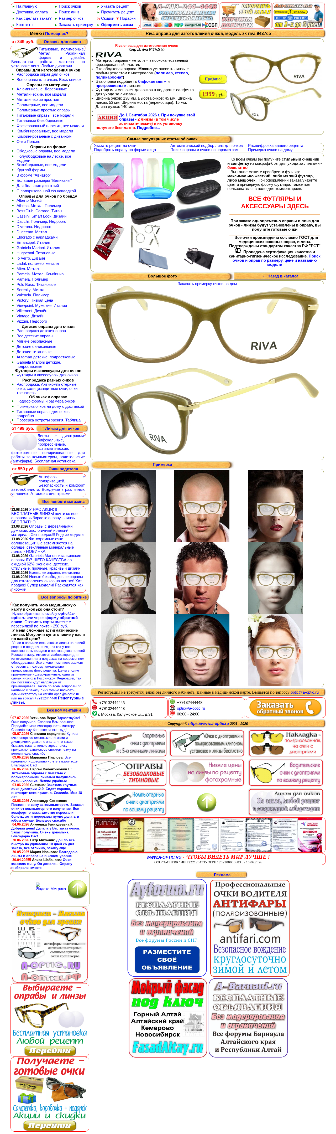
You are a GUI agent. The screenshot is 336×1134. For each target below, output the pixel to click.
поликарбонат (109, 77)
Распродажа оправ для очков (43, 74)
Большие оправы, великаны (54, 572)
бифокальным (152, 81)
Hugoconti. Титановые (36, 253)
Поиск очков (70, 6)
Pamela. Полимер (32, 279)
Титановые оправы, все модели (45, 115)
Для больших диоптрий (38, 186)
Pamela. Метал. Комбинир (40, 274)
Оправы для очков (62, 42)
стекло (181, 73)
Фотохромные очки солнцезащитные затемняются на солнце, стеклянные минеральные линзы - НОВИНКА (42, 545)
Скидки (107, 18)
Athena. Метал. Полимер (39, 206)
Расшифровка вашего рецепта (275, 145)
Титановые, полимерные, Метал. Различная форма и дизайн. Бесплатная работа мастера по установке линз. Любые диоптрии (48, 57)
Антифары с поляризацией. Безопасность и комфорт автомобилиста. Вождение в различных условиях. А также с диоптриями (48, 485)
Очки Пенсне (28, 142)
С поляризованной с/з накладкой (46, 191)
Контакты (24, 25)
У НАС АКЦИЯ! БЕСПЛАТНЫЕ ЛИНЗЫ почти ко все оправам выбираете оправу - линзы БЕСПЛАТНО (44, 515)
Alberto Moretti (29, 200)
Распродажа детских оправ (41, 331)
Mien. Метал (28, 269)
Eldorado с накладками (37, 237)
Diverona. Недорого (34, 227)
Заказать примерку (76, 25)
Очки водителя (63, 469)
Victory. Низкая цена (35, 300)
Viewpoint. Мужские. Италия (42, 305)
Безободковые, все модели (41, 165)
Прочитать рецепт (117, 12)
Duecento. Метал (32, 232)
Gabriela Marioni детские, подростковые (39, 364)
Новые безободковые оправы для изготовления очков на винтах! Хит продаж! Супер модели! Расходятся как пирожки (47, 583)
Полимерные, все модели (40, 105)
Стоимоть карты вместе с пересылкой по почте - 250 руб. (41, 624)
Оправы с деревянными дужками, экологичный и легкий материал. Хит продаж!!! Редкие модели (47, 530)
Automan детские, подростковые (46, 357)
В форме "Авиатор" (34, 175)
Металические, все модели (41, 94)
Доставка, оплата (32, 12)
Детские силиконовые (36, 346)
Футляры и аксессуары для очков (47, 375)
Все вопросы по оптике (64, 597)
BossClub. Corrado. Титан (39, 211)
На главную (26, 6)
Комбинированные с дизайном (44, 136)
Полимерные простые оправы (44, 110)
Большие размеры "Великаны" (44, 180)
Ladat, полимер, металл (38, 263)
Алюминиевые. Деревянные (42, 89)
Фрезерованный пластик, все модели (50, 126)
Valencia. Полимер (33, 295)
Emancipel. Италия (33, 242)
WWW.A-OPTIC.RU (163, 857)
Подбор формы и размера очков (46, 401)
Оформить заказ (117, 25)
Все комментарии (64, 710)
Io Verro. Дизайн (31, 258)
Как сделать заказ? (33, 18)
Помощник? (56, 34)
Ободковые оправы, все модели (46, 151)
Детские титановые (34, 352)
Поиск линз (69, 12)
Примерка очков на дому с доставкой (50, 406)
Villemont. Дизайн (32, 311)
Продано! (213, 79)
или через (35, 618)
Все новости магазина (63, 501)
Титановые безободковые (40, 120)
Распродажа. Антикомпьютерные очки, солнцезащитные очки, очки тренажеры (47, 388)
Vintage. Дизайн (30, 316)
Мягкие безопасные (34, 341)
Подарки (127, 18)
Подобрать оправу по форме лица (125, 150)
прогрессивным (111, 86)
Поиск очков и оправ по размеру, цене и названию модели (277, 260)
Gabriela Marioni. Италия (38, 248)
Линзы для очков (62, 428)
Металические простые (38, 99)
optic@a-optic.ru (305, 692)
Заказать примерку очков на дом (207, 284)
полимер (164, 73)
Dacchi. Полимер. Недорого (41, 221)
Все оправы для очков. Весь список (49, 80)
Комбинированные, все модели (45, 131)
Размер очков (71, 18)
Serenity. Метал (30, 290)
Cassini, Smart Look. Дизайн (41, 216)
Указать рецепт (115, 6)
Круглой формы (31, 170)
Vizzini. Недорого (32, 321)
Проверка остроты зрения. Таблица (49, 420)
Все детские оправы (35, 336)
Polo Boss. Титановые (36, 284)
